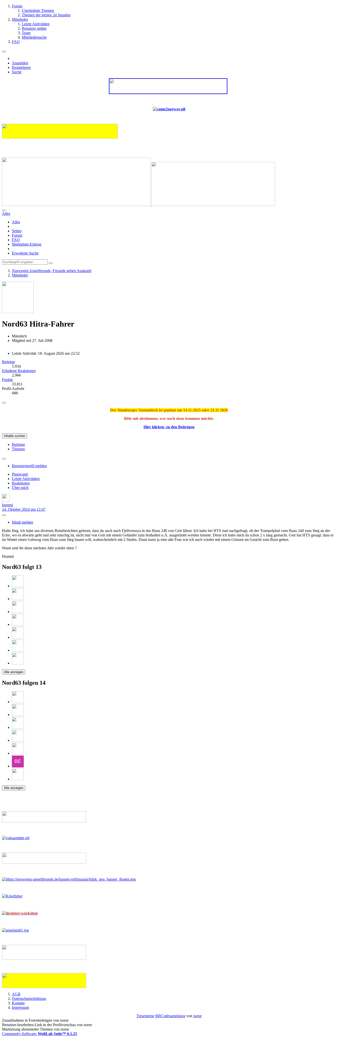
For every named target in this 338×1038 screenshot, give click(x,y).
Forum (17, 235)
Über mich (20, 487)
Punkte (7, 380)
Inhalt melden (22, 522)
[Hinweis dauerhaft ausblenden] (4, 403)
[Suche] (4, 210)
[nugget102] (18, 599)
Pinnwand (20, 474)
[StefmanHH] (18, 663)
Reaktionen (21, 483)
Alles (16, 222)
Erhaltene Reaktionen (19, 371)
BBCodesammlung (170, 1016)
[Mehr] (4, 458)
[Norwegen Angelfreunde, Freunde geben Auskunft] (138, 205)
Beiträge (8, 362)
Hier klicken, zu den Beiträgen (169, 427)
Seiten (17, 231)
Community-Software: (39, 1034)
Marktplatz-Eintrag (26, 244)
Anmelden (20, 63)
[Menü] (4, 51)
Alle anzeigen (13, 672)
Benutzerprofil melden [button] (29, 466)
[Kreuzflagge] (18, 611)
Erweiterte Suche (25, 253)
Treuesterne (145, 1016)
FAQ (16, 240)
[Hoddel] (18, 586)
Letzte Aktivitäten (26, 479)
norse (197, 1016)
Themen (18, 449)
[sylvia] (18, 624)
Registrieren (21, 67)
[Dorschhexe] (18, 650)
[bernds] (18, 766)
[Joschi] (18, 637)
